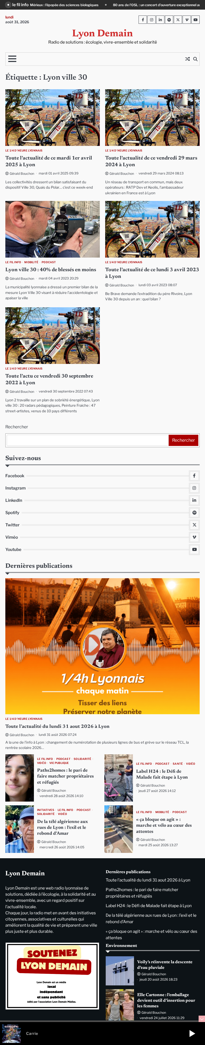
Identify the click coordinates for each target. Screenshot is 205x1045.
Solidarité (82, 758)
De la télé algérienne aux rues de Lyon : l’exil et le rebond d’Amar (62, 827)
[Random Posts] (187, 59)
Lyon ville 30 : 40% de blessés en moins (50, 270)
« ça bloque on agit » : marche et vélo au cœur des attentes (164, 825)
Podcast (49, 262)
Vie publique (59, 763)
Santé (178, 763)
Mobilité (31, 262)
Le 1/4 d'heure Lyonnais (24, 150)
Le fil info (13, 262)
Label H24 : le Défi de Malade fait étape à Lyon (149, 905)
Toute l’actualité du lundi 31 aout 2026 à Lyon (57, 726)
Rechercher (16, 426)
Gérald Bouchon (22, 174)
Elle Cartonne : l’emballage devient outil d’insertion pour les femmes (166, 1000)
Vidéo (41, 763)
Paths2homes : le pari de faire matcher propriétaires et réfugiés (65, 776)
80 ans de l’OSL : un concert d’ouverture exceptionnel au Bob (100, 5)
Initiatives (45, 810)
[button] (192, 1033)
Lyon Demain (102, 34)
